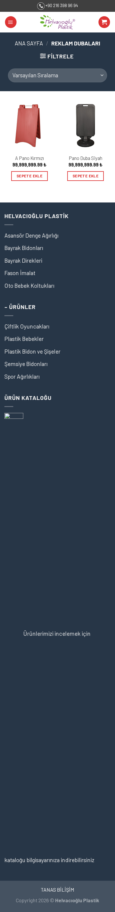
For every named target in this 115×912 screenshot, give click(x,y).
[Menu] (11, 22)
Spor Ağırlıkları (22, 376)
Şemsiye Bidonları (25, 363)
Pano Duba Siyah (85, 158)
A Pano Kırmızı (29, 158)
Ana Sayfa (29, 43)
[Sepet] (104, 22)
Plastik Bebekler (24, 338)
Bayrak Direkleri (23, 260)
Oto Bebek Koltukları (29, 285)
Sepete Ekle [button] (29, 176)
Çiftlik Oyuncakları (26, 326)
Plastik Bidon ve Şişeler (32, 351)
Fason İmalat (19, 272)
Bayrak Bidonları (23, 247)
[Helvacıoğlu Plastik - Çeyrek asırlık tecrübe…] (57, 22)
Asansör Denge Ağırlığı (31, 235)
